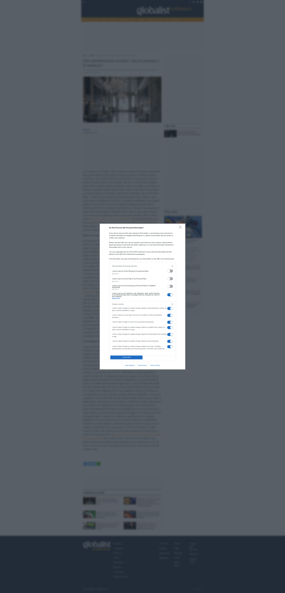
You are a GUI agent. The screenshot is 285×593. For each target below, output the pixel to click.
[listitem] (142, 266)
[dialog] (142, 297)
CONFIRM (126, 357)
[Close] (181, 228)
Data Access (142, 365)
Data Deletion (130, 365)
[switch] (170, 270)
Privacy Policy (155, 365)
